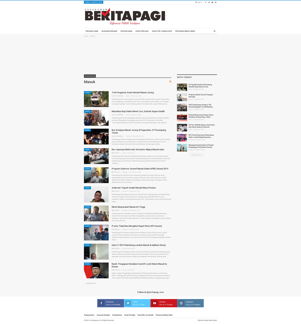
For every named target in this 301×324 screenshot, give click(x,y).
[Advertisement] (150, 55)
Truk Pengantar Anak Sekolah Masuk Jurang (133, 92)
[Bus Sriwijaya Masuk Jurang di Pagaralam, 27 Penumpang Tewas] (96, 136)
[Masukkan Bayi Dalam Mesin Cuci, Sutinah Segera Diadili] (96, 118)
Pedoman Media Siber (185, 31)
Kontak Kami (126, 31)
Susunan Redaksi (109, 31)
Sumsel (87, 92)
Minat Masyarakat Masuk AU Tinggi (128, 207)
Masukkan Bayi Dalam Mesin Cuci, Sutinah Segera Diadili (138, 111)
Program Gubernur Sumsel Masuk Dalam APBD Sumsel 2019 (140, 168)
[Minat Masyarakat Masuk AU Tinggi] (96, 213)
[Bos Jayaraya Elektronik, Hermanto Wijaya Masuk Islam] (96, 156)
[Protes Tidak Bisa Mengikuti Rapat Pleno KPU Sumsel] (96, 232)
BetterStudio (213, 320)
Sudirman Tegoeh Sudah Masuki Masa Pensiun (134, 187)
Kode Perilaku (142, 31)
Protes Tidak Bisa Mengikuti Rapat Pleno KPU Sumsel (137, 226)
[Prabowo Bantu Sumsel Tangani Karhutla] (182, 97)
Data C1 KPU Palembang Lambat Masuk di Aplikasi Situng (139, 245)
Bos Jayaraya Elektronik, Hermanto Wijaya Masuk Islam (138, 149)
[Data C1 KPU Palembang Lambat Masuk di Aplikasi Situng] (96, 251)
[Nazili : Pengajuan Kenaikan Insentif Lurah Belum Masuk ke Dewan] (96, 270)
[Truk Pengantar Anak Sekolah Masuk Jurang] (96, 99)
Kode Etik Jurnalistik (162, 31)
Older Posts (91, 283)
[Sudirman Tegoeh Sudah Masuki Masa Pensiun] (96, 194)
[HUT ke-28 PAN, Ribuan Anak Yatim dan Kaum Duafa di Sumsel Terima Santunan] (182, 127)
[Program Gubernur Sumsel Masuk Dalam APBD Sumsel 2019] (96, 175)
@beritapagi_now (155, 292)
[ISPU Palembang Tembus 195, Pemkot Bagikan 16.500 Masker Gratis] (182, 107)
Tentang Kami (91, 31)
